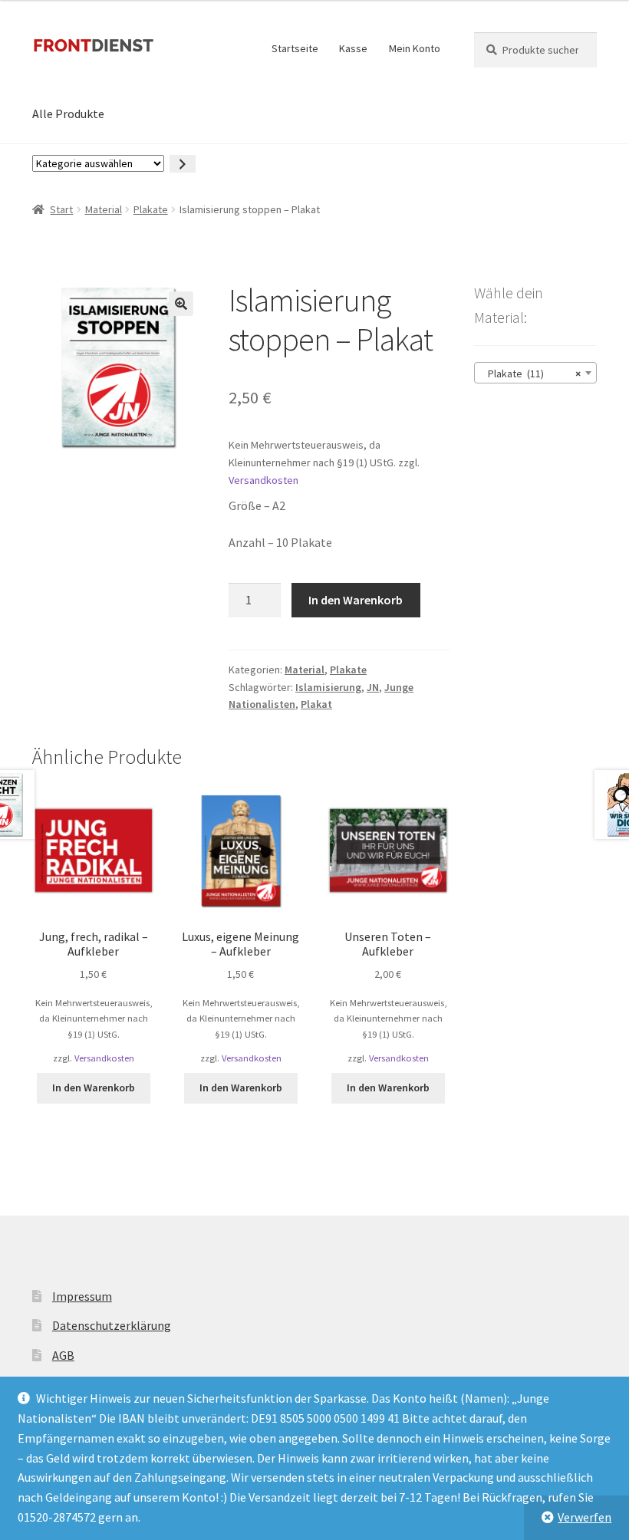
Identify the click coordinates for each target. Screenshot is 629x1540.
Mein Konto (414, 48)
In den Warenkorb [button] (93, 1087)
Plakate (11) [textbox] (531, 373)
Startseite (295, 48)
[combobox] (535, 372)
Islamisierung (328, 687)
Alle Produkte (68, 113)
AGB (63, 1355)
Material (103, 209)
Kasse (353, 48)
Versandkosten (263, 480)
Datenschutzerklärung (111, 1325)
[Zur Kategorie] (183, 164)
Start (61, 209)
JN (373, 687)
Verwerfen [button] (584, 1517)
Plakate (150, 209)
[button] (181, 303)
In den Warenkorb (355, 599)
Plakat (316, 704)
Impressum (82, 1296)
